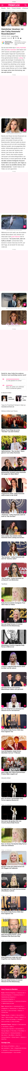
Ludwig (20, 58)
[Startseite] (14, 5)
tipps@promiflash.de (7, 406)
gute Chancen (15, 236)
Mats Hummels (11, 49)
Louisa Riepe (14, 36)
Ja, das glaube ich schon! (13, 380)
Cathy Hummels (21, 47)
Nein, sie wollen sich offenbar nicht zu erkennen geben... (15, 387)
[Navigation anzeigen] (2, 5)
